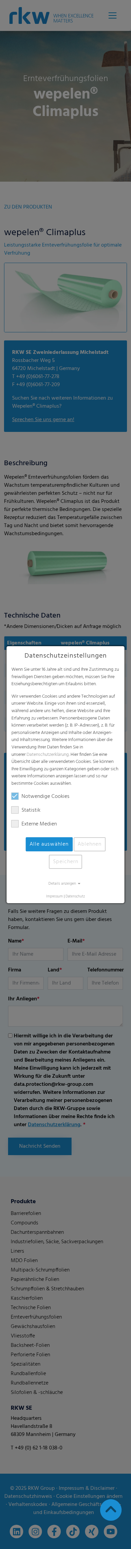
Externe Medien (39, 824)
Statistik (30, 810)
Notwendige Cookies (45, 796)
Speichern (65, 861)
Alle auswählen (49, 844)
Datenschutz (75, 896)
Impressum (54, 896)
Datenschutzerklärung (48, 754)
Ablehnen (89, 844)
